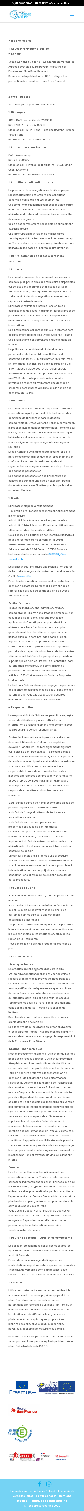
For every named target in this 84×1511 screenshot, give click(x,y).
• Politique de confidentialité (47, 1500)
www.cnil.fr (24, 576)
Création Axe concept (42, 1495)
